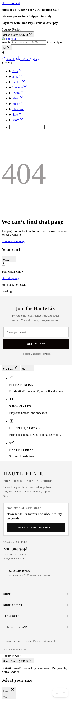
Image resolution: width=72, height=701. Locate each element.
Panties (16, 82)
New (15, 71)
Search (6, 42)
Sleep (15, 98)
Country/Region (11, 29)
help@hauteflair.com (14, 558)
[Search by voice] (4, 53)
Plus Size (18, 109)
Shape (16, 103)
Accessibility (51, 641)
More (15, 120)
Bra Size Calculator (33, 527)
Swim (16, 92)
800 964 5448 (15, 548)
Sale (15, 114)
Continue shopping (13, 241)
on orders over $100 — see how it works (29, 575)
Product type (54, 42)
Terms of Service (12, 641)
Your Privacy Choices (14, 649)
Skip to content (11, 3)
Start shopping (10, 278)
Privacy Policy (32, 641)
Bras (15, 76)
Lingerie (17, 87)
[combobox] (28, 42)
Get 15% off (36, 344)
